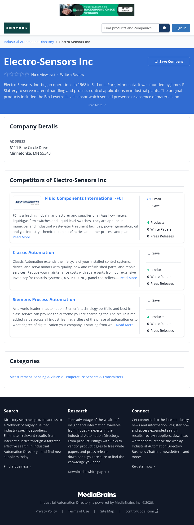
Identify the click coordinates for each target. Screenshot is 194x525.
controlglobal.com (140, 511)
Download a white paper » (88, 471)
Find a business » (17, 466)
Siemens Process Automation (44, 299)
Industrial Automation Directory (29, 41)
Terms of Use (78, 511)
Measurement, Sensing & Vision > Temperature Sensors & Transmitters (66, 377)
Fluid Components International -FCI (84, 198)
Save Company (171, 61)
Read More (21, 237)
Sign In (181, 28)
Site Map (107, 511)
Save (156, 206)
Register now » (143, 466)
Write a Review (72, 74)
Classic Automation (33, 252)
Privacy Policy (46, 511)
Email (156, 199)
